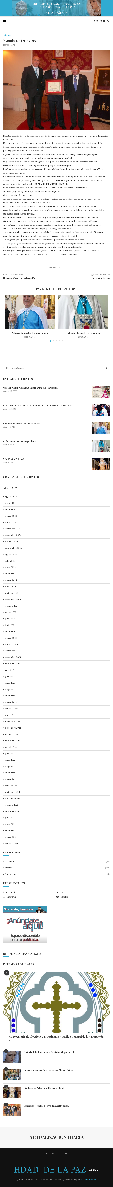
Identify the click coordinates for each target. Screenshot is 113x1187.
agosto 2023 (11, 670)
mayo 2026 (10, 503)
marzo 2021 (10, 837)
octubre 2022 (11, 734)
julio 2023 (10, 676)
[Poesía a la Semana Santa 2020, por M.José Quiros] (12, 1074)
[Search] (108, 21)
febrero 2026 (11, 522)
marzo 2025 (11, 580)
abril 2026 (10, 509)
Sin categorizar (57, 874)
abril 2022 (10, 772)
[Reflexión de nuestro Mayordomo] (83, 312)
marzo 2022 (11, 779)
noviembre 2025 (13, 535)
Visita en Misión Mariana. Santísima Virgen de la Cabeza (30, 387)
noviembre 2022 (13, 727)
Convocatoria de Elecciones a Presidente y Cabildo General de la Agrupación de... (56, 1038)
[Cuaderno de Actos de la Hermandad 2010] (12, 1092)
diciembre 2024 (12, 593)
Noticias (57, 867)
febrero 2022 (11, 785)
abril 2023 (10, 695)
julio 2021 (9, 817)
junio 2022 (10, 760)
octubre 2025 (11, 541)
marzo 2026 (11, 516)
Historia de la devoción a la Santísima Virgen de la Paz (50, 1052)
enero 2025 (10, 586)
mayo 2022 (10, 766)
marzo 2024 (11, 638)
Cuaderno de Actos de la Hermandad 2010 (44, 1088)
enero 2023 (10, 715)
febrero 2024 (11, 644)
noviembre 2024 (13, 599)
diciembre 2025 (12, 528)
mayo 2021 (10, 824)
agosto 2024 (11, 612)
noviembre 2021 (13, 798)
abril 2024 (10, 631)
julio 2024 (10, 618)
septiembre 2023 (13, 663)
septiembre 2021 (13, 811)
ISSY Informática (88, 1179)
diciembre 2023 (12, 650)
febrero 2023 (11, 708)
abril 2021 (10, 830)
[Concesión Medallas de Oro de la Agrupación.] (12, 1110)
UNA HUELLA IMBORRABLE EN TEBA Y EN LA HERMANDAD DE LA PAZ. (38, 405)
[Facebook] (94, 21)
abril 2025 (10, 573)
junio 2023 (10, 683)
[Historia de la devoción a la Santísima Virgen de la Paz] (12, 1057)
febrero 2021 (11, 843)
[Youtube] (104, 21)
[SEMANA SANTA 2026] (101, 464)
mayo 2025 (10, 567)
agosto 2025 (11, 554)
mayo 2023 (10, 689)
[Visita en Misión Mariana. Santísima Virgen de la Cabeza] (101, 392)
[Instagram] (101, 21)
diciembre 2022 (12, 721)
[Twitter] (97, 21)
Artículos (57, 861)
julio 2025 (10, 561)
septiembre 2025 (13, 548)
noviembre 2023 (13, 657)
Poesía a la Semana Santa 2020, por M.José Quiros (48, 1070)
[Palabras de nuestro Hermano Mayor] (30, 312)
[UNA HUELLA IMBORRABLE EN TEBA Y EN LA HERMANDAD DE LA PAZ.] (101, 410)
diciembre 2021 (12, 792)
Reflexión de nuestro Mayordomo (83, 332)
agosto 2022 (11, 747)
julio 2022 (10, 753)
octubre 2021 (11, 805)
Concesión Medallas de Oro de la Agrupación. (46, 1105)
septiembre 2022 (13, 740)
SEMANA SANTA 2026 (13, 459)
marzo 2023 (11, 702)
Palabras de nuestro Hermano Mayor (29, 332)
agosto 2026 (11, 496)
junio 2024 (10, 625)
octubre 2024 (11, 605)
